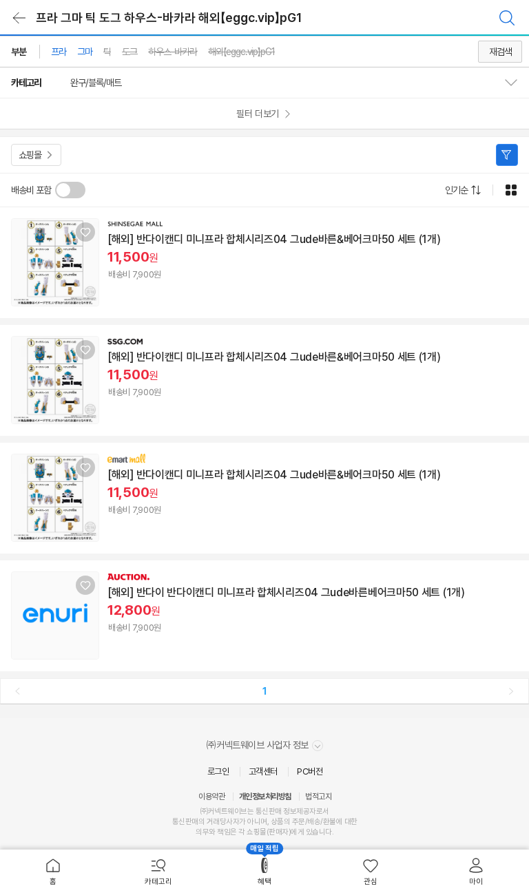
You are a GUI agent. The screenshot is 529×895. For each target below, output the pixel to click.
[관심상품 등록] (85, 232)
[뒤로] (19, 18)
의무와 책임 (213, 832)
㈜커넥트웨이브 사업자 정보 (258, 744)
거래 (213, 821)
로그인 (218, 771)
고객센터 (263, 771)
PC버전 (309, 771)
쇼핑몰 (30, 154)
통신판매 (185, 821)
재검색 (500, 51)
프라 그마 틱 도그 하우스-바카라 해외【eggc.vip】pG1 (169, 17)
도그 (129, 51)
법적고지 (318, 796)
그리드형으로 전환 (511, 190)
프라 (58, 51)
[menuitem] (53, 872)
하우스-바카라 (172, 51)
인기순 (456, 190)
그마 (84, 51)
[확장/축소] (516, 82)
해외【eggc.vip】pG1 (241, 51)
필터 (507, 155)
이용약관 (211, 796)
